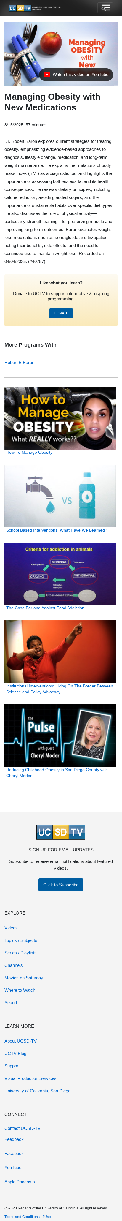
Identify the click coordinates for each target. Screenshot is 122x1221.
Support (12, 1065)
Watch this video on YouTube (76, 76)
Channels (13, 965)
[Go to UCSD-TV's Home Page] (35, 8)
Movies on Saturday (23, 977)
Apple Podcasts (19, 1181)
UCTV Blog (15, 1053)
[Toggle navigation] (105, 8)
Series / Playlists (20, 952)
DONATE (61, 313)
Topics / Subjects (20, 940)
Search (11, 1002)
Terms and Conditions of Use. (28, 1217)
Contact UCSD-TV (22, 1128)
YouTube (12, 1167)
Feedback (14, 1139)
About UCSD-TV (20, 1040)
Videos (11, 927)
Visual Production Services (30, 1078)
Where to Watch (19, 990)
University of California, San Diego (37, 1090)
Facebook (14, 1153)
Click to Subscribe (60, 884)
